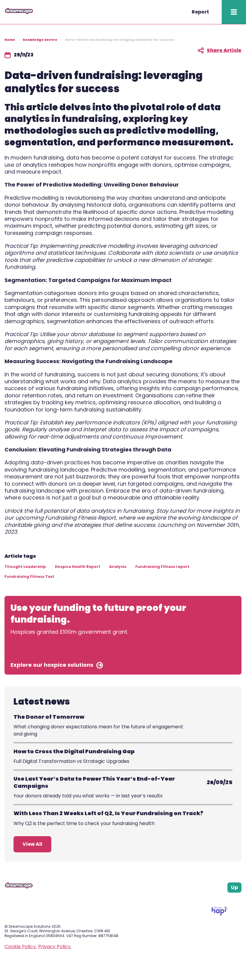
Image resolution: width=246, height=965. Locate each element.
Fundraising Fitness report (162, 566)
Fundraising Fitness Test (29, 576)
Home (9, 40)
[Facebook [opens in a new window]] (217, 900)
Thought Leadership (25, 566)
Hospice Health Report (77, 566)
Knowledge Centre (40, 40)
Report (200, 11)
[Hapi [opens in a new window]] (219, 914)
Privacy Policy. (54, 946)
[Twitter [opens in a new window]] (239, 900)
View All (32, 844)
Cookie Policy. (20, 946)
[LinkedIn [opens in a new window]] (232, 900)
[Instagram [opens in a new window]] (225, 900)
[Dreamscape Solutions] (18, 12)
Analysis (117, 566)
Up (234, 887)
